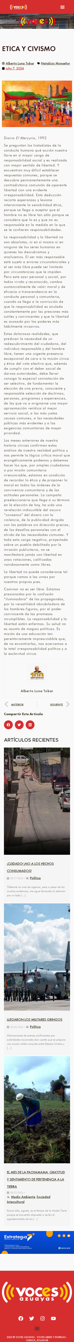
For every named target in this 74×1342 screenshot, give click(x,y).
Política (35, 878)
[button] (62, 7)
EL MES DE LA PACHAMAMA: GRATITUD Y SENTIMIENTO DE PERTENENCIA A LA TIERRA (36, 1179)
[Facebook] (21, 1318)
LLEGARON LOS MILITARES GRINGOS (34, 1019)
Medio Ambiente (23, 1196)
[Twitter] (32, 1318)
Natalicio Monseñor (55, 63)
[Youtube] (53, 1318)
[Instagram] (42, 1318)
